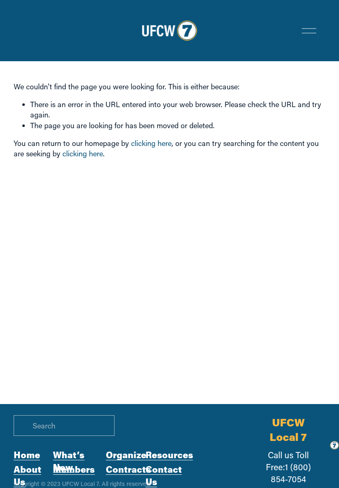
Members (74, 469)
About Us (27, 475)
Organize (126, 455)
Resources (169, 455)
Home (27, 455)
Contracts (128, 469)
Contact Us (164, 475)
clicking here (151, 143)
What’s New (68, 461)
